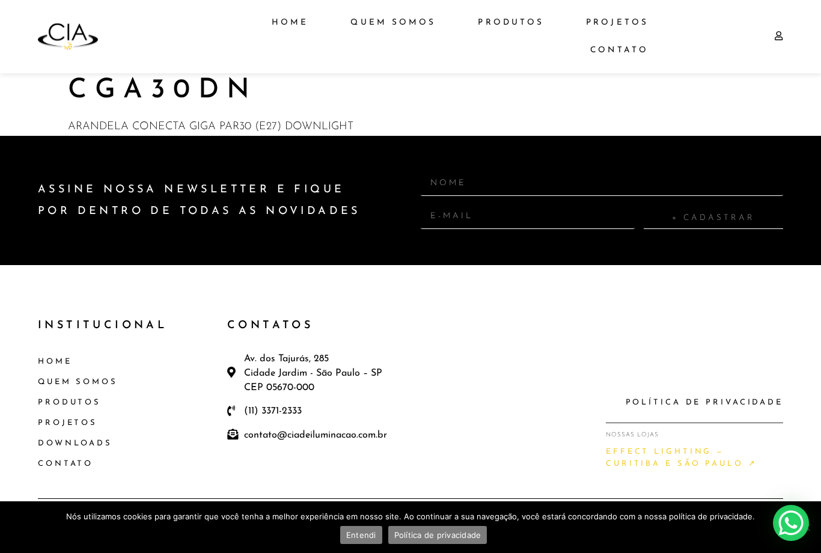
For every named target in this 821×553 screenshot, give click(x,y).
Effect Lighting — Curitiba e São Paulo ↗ (681, 458)
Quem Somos (393, 22)
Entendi (361, 535)
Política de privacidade (437, 535)
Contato (619, 50)
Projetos (617, 22)
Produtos (511, 22)
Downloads (75, 443)
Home (290, 22)
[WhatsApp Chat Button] (791, 523)
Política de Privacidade (704, 402)
